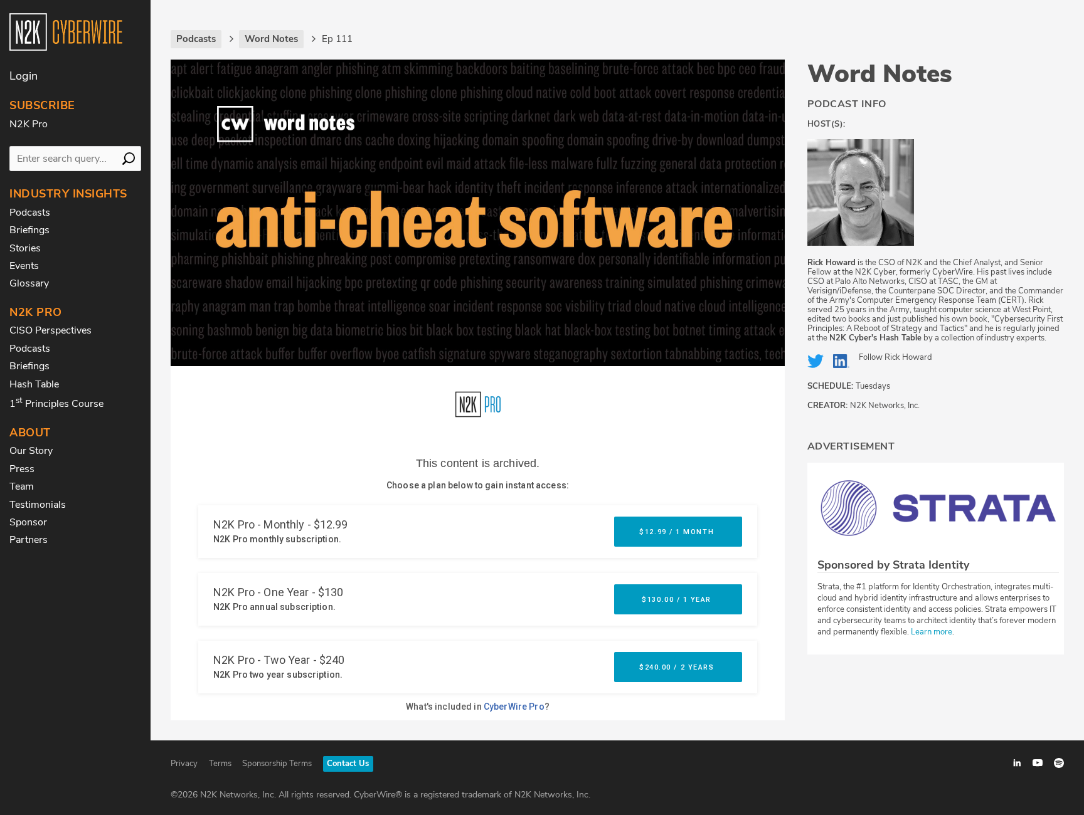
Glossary (29, 283)
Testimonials (37, 505)
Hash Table (34, 384)
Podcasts (29, 212)
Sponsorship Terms (277, 763)
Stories (25, 248)
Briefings (29, 230)
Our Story (31, 451)
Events (24, 266)
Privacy (184, 763)
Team (21, 486)
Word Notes (879, 74)
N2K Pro (28, 124)
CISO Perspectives (50, 330)
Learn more (931, 632)
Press (22, 469)
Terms (220, 763)
